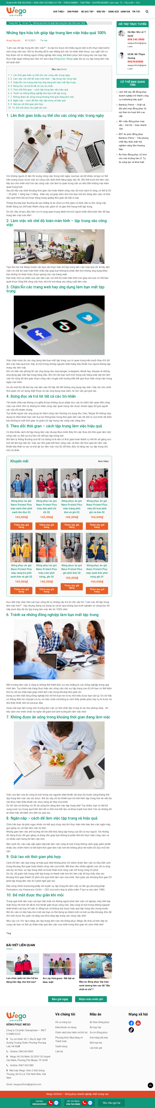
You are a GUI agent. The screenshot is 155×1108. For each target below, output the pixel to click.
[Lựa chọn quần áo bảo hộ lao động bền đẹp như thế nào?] (22, 963)
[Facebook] (131, 1023)
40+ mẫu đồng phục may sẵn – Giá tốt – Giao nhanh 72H (133, 125)
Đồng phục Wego (63, 58)
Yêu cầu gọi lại (111, 1102)
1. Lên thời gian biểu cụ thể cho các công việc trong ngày (39, 75)
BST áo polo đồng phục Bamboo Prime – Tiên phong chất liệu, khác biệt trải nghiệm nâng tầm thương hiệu (133, 142)
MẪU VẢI (101, 11)
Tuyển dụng (61, 1046)
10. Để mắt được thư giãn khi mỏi (27, 107)
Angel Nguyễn (13, 40)
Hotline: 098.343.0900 (21, 1051)
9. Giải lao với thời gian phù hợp (25, 104)
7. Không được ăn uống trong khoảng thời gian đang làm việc (41, 97)
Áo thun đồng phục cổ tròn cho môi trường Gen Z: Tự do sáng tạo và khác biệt (133, 158)
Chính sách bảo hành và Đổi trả (71, 1032)
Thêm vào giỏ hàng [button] (21, 526)
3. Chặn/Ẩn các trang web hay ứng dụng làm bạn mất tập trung (42, 82)
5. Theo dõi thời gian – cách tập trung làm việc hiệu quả (38, 89)
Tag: (9, 933)
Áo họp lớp (95, 1027)
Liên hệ (59, 1051)
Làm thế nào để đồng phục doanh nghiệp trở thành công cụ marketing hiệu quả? (134, 96)
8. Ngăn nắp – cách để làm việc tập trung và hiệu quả (37, 100)
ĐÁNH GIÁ (125, 11)
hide (64, 69)
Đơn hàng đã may (99, 1037)
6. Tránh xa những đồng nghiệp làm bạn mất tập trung (37, 93)
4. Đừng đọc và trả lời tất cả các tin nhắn (30, 86)
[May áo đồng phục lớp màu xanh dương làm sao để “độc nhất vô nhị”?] (95, 965)
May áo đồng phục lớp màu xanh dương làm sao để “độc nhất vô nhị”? (94, 985)
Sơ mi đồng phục (99, 1032)
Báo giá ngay (60, 999)
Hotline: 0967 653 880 (21, 1065)
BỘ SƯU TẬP (87, 11)
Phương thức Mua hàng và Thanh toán (69, 1039)
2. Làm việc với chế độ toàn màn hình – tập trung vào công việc (42, 78)
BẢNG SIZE (113, 11)
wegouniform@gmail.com (137, 45)
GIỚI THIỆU (58, 11)
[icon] (50, 1102)
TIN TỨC (136, 11)
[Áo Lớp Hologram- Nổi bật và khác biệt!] (59, 963)
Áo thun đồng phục (99, 1022)
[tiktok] (131, 1030)
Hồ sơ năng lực (63, 1022)
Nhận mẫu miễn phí (91, 999)
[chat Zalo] (56, 1102)
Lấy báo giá (96, 1047)
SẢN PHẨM (72, 11)
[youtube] (138, 1023)
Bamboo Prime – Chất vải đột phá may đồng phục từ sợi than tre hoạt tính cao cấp (132, 110)
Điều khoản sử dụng (65, 1027)
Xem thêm (103, 461)
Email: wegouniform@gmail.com (23, 1084)
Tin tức (44, 40)
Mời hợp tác (96, 1042)
